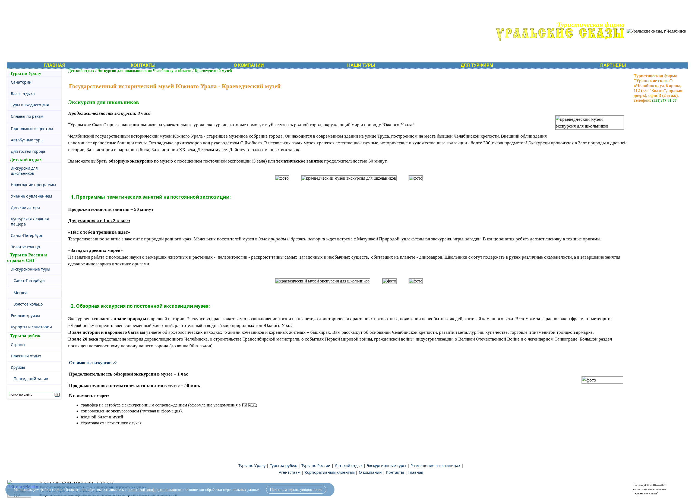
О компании (370, 472)
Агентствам (289, 472)
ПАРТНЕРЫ (613, 65)
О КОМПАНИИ (249, 65)
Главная (415, 472)
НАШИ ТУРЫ (361, 65)
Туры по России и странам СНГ (27, 257)
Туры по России (315, 465)
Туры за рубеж (25, 335)
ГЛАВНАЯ (54, 65)
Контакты (395, 472)
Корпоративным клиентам (330, 472)
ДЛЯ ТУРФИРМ (477, 65)
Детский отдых (26, 159)
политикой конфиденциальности (154, 490)
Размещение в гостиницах (435, 465)
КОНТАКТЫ (143, 65)
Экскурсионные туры (386, 465)
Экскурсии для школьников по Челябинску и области (144, 71)
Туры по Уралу (25, 73)
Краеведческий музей (213, 71)
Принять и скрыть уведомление (296, 490)
